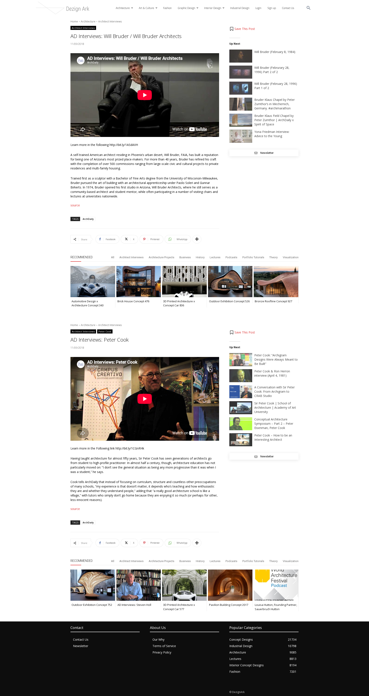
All (112, 257)
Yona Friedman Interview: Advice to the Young (271, 134)
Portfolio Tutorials (253, 257)
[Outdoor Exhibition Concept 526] (230, 281)
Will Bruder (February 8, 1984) (274, 52)
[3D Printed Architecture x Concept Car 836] (184, 281)
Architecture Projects (161, 257)
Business (185, 257)
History (200, 257)
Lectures (215, 257)
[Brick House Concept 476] (138, 281)
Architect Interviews (110, 21)
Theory (273, 257)
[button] (308, 8)
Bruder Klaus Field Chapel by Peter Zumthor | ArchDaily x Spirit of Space (274, 120)
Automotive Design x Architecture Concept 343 (88, 303)
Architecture (88, 21)
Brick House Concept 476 (133, 301)
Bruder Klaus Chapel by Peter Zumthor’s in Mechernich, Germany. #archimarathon (274, 104)
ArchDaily (88, 218)
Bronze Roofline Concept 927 (273, 301)
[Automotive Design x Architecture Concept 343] (92, 281)
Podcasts (231, 257)
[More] (196, 239)
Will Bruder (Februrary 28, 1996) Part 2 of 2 (271, 70)
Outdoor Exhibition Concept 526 (229, 301)
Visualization (291, 257)
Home (74, 21)
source (75, 205)
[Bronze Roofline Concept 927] (276, 281)
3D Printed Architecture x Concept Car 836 (179, 303)
